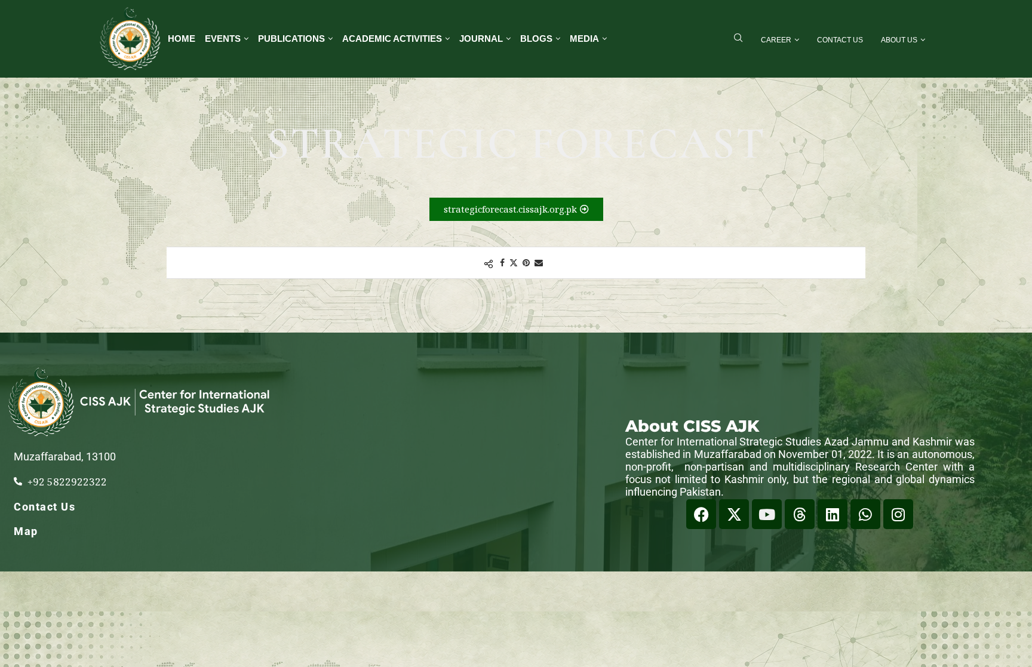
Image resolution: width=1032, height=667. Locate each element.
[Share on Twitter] (513, 262)
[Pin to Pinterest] (526, 262)
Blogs (536, 38)
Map (26, 531)
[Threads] (800, 514)
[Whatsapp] (865, 514)
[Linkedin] (832, 514)
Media (584, 38)
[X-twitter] (734, 514)
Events (223, 38)
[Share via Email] (539, 262)
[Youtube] (767, 514)
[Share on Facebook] (502, 262)
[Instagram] (898, 514)
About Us (899, 40)
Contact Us (840, 40)
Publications (291, 38)
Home (181, 38)
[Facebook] (701, 514)
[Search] (738, 39)
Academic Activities (392, 38)
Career (776, 40)
